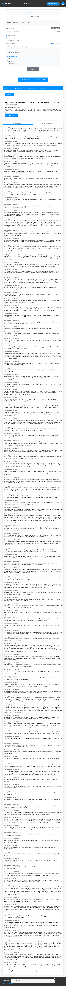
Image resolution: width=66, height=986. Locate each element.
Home (6, 88)
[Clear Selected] (57, 31)
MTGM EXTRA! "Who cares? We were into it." (40, 88)
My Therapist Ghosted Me (17, 88)
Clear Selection (55, 28)
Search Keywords (10, 43)
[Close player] (54, 979)
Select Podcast (10, 28)
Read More (11, 115)
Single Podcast (33, 13)
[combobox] (33, 31)
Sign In (27, 3)
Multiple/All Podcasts (33, 16)
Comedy (9, 94)
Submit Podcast (52, 3)
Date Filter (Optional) (13, 52)
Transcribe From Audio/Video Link (33, 79)
